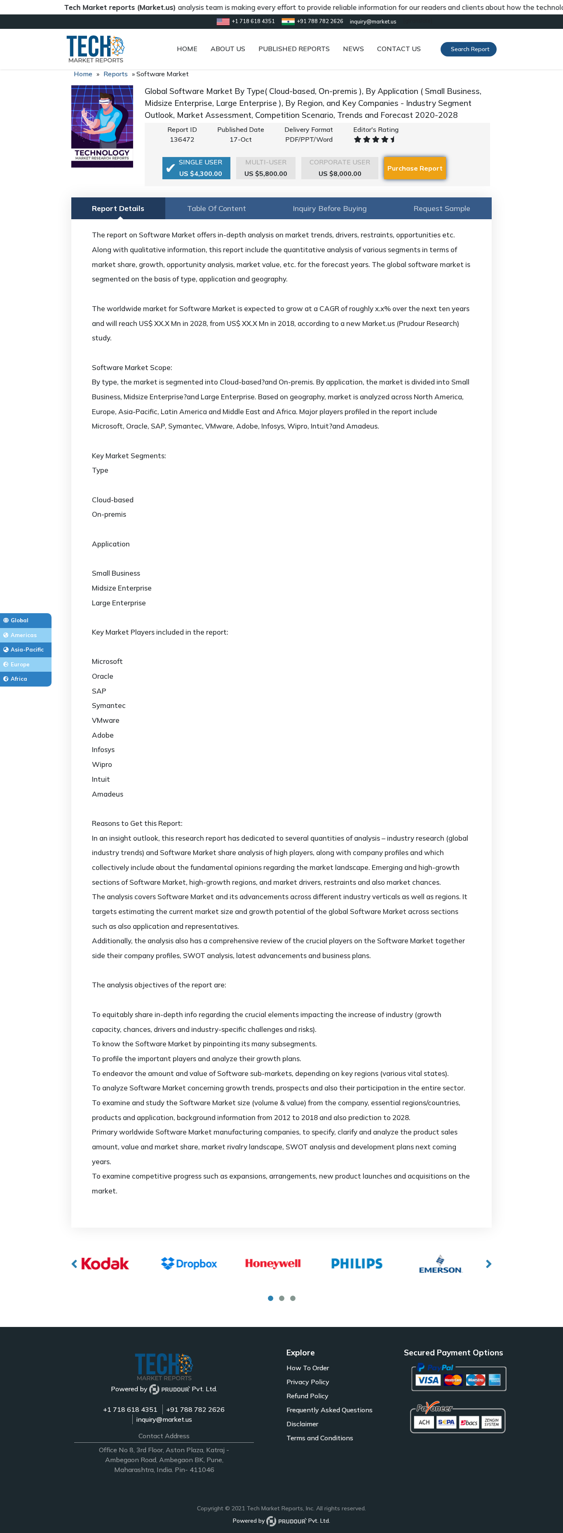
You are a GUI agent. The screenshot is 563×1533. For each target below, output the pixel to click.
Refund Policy (307, 1396)
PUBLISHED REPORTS (294, 49)
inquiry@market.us (164, 1419)
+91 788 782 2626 (195, 1409)
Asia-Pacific (27, 649)
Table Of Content (216, 208)
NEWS (353, 49)
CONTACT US (399, 49)
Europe (20, 664)
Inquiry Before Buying (330, 208)
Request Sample (441, 208)
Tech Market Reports (274, 1508)
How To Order (307, 1368)
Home (83, 74)
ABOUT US (228, 49)
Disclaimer (302, 1424)
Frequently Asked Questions (329, 1410)
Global (19, 620)
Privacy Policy (307, 1382)
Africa (19, 678)
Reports (115, 74)
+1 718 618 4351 (130, 1409)
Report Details (118, 208)
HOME (187, 49)
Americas (24, 635)
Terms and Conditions (319, 1438)
